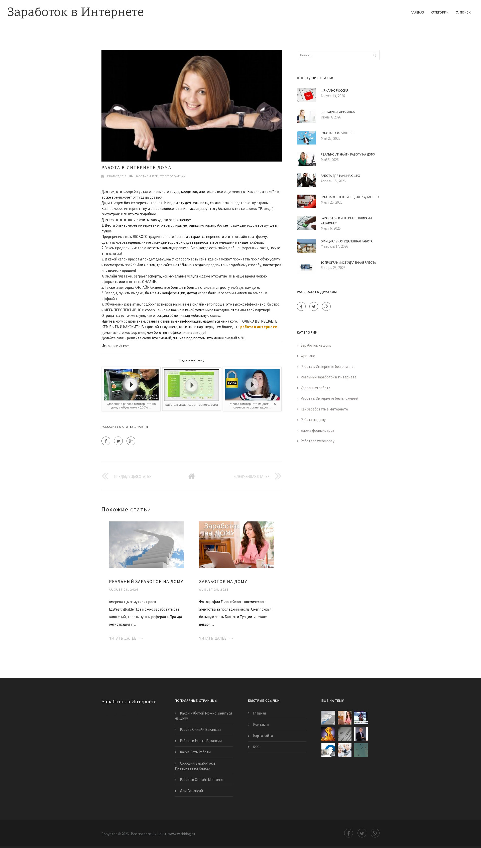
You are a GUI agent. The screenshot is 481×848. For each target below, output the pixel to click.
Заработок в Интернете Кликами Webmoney (346, 220)
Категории (440, 12)
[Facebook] (105, 441)
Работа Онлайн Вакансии (200, 729)
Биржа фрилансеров (317, 430)
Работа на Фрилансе (337, 133)
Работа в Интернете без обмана (327, 366)
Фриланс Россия (334, 90)
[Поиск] (374, 55)
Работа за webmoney (317, 441)
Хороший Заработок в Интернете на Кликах (195, 766)
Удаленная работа (315, 387)
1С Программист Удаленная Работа (348, 262)
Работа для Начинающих (340, 176)
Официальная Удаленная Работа (347, 241)
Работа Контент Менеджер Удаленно (350, 197)
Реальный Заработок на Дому (146, 581)
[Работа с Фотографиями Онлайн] (361, 750)
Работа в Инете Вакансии (201, 740)
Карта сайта (263, 735)
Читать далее (122, 638)
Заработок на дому (316, 345)
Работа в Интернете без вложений (161, 176)
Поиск (465, 12)
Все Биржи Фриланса (338, 112)
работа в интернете (258, 326)
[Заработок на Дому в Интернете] (361, 734)
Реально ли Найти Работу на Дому (348, 154)
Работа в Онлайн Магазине (201, 779)
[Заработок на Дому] (236, 544)
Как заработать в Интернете (324, 409)
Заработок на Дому (223, 581)
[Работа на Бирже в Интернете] (361, 718)
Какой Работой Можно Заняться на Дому (203, 716)
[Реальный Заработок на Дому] (146, 544)
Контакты (261, 724)
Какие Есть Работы (195, 752)
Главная (417, 12)
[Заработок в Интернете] (76, 9)
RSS (256, 747)
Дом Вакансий (191, 790)
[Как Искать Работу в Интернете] (344, 734)
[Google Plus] (131, 441)
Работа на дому (313, 419)
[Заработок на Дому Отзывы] (328, 734)
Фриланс (308, 355)
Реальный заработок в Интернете (328, 377)
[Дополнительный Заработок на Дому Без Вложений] (328, 750)
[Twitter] (118, 441)
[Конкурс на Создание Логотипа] (344, 750)
